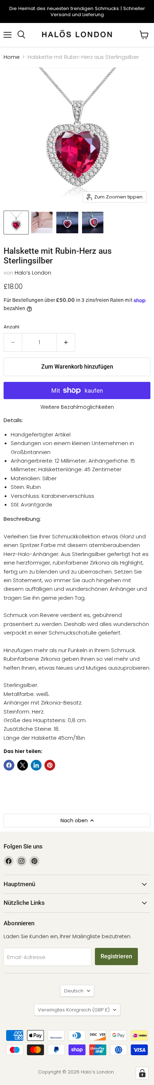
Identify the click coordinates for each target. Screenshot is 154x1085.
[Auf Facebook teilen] (9, 765)
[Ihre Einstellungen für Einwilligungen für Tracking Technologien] (142, 1073)
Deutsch (73, 990)
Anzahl (11, 326)
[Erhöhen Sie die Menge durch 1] (66, 342)
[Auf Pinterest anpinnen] (49, 765)
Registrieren (116, 956)
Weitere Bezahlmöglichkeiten (77, 407)
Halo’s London (33, 272)
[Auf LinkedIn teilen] (36, 765)
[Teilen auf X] (22, 765)
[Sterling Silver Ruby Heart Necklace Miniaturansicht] (16, 222)
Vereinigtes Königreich (74, 1009)
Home (12, 57)
